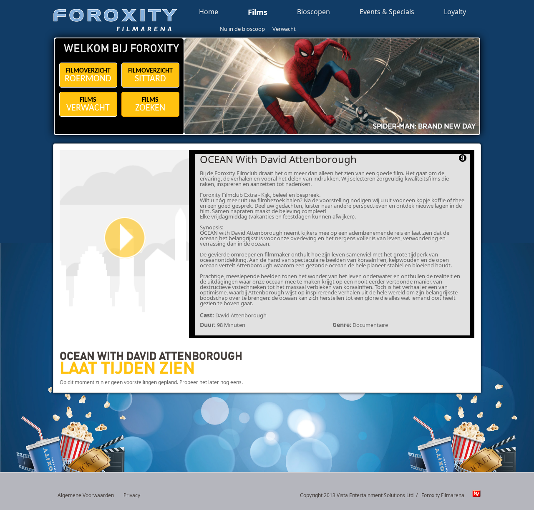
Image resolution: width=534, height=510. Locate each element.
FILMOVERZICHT (88, 76)
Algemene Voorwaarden (86, 495)
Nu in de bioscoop (242, 29)
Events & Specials (387, 12)
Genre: (341, 325)
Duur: (208, 325)
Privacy (131, 495)
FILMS (88, 105)
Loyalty (455, 12)
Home (208, 12)
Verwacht (284, 29)
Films (257, 12)
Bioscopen (313, 12)
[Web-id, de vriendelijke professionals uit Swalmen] (474, 496)
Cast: (207, 315)
